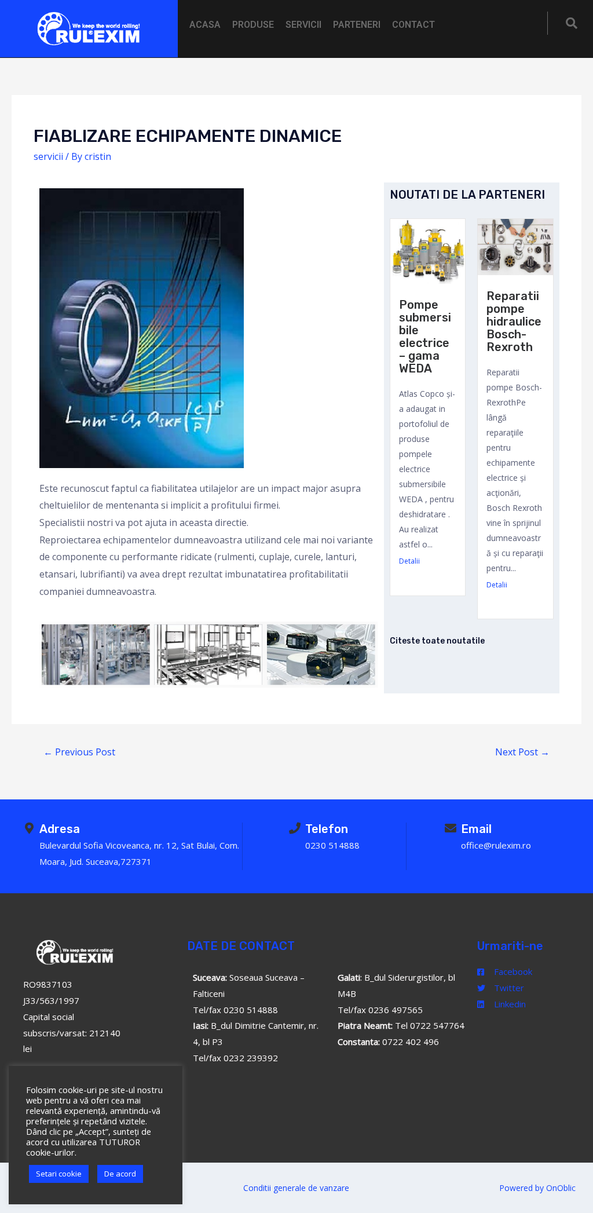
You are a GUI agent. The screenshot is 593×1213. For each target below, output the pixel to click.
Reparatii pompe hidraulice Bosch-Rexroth (513, 321)
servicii (48, 156)
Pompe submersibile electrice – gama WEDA (425, 336)
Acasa (205, 24)
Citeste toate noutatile (437, 641)
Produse (253, 24)
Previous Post (79, 752)
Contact (413, 24)
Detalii (409, 561)
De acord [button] (120, 1173)
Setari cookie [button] (59, 1173)
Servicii (303, 24)
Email (476, 829)
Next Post (522, 752)
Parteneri (356, 24)
